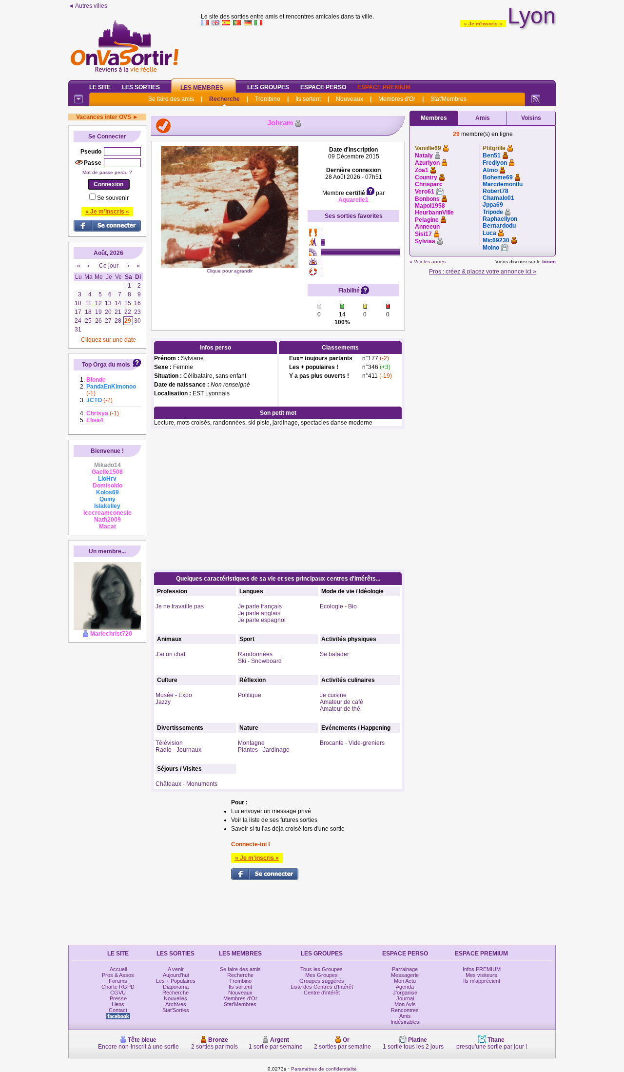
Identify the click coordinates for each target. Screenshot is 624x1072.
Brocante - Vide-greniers (352, 743)
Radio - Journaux (178, 749)
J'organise (405, 992)
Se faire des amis (171, 99)
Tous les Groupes (321, 969)
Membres (434, 118)
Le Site (100, 87)
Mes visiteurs (481, 975)
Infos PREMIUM (482, 969)
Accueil (118, 969)
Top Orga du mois (106, 364)
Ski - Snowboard (260, 661)
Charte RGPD (118, 987)
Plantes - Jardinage (264, 749)
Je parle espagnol (262, 620)
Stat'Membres (448, 99)
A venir (176, 969)
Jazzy (163, 702)
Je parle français (260, 606)
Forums (118, 981)
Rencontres (405, 1010)
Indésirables (404, 1022)
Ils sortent (308, 99)
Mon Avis (405, 1004)
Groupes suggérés (321, 981)
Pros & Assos (118, 975)
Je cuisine (333, 695)
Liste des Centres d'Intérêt (322, 987)
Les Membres (201, 87)
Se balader (334, 654)
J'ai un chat (170, 654)
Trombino (267, 99)
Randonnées (255, 654)
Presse (118, 998)
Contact (118, 1010)
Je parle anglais (259, 613)
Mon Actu (405, 981)
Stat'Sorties (175, 1010)
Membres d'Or (396, 99)
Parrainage (405, 969)
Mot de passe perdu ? (107, 172)
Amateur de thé (340, 708)
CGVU (118, 992)
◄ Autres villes (87, 5)
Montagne (251, 743)
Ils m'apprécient (481, 981)
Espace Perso (323, 87)
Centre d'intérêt (322, 992)
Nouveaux (349, 99)
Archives (175, 1004)
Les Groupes (268, 87)
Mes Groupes (321, 975)
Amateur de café (341, 702)
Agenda (405, 987)
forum (549, 261)
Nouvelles (175, 998)
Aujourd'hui (176, 975)
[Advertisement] (378, 51)
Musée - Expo (174, 695)
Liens (118, 1004)
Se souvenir (113, 198)
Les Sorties (141, 87)
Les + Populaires (175, 981)
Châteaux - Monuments (186, 783)
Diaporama (176, 987)
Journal (405, 998)
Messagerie (405, 975)
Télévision (169, 743)
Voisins (531, 118)
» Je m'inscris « (483, 23)
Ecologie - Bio (338, 606)
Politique (249, 695)
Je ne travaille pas (180, 606)
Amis (482, 118)
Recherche (224, 99)
